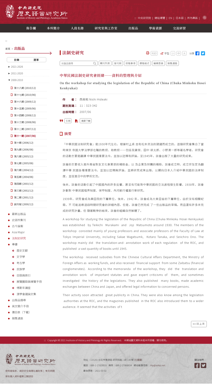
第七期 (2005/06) (23, 163)
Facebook (197, 365)
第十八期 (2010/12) (25, 88)
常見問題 (50, 370)
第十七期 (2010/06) (25, 95)
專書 (15, 244)
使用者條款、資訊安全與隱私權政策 (24, 370)
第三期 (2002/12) (23, 190)
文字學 (21, 257)
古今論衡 (17, 226)
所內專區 (192, 18)
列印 (154, 53)
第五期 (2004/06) (23, 177)
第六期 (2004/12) (23, 170)
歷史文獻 (22, 250)
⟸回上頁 (199, 323)
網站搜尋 (205, 18)
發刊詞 (118, 63)
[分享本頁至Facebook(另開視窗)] (197, 53)
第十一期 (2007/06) (25, 136)
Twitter (204, 365)
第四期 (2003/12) (23, 184)
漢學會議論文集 (26, 294)
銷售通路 (17, 318)
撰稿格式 (144, 63)
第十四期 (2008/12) (25, 115)
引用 (68, 120)
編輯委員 (158, 63)
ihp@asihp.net (157, 365)
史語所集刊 (19, 220)
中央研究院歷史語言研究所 (36, 11)
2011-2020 (17, 73)
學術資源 (155, 28)
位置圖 (138, 359)
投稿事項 (130, 63)
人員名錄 (77, 28)
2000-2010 (17, 80)
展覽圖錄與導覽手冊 (29, 281)
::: (135, 18)
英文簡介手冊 (20, 306)
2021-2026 (17, 66)
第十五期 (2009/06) (25, 108)
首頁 (7, 49)
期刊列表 (105, 63)
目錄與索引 (24, 275)
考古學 (21, 263)
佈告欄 (31, 28)
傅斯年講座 (24, 288)
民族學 (21, 269)
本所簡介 (53, 28)
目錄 (17, 60)
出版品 (133, 28)
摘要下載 (85, 120)
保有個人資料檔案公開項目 (19, 376)
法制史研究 (19, 238)
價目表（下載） (22, 312)
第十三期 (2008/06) (25, 122)
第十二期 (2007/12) (25, 129)
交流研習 (179, 28)
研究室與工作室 (106, 28)
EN (170, 18)
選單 (36, 60)
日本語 (180, 18)
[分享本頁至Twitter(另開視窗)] (203, 53)
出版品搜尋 (19, 300)
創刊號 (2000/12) (23, 204)
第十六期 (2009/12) (25, 101)
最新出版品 (19, 214)
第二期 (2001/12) (23, 197)
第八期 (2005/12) (23, 156)
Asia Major (18, 232)
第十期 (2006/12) (23, 142)
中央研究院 (144, 18)
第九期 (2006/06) (23, 149)
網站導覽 (160, 18)
